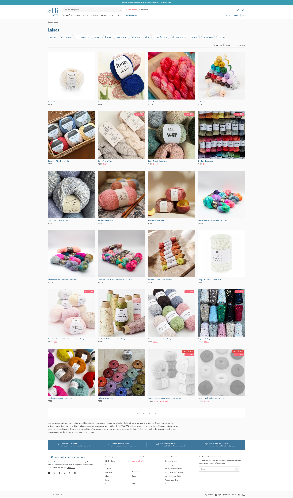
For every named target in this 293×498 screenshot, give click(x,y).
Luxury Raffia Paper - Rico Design (209, 279)
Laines (78, 15)
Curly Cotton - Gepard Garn (58, 220)
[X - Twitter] (64, 473)
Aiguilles (85, 15)
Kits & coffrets (68, 15)
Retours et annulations (172, 480)
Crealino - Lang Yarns (205, 161)
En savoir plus (71, 467)
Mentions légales (175, 476)
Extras (119, 15)
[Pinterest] (70, 473)
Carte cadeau (143, 9)
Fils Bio (147, 37)
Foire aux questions (171, 465)
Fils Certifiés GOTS (161, 37)
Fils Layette (221, 37)
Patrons (111, 15)
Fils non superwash (83, 37)
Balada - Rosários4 (54, 102)
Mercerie (94, 15)
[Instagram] (54, 473)
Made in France (208, 37)
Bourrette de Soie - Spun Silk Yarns (160, 279)
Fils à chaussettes (66, 37)
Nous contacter (170, 484)
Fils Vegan (194, 37)
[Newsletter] (75, 473)
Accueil (50, 22)
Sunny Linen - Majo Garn (156, 220)
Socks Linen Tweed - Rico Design (159, 339)
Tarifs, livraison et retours (173, 468)
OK (237, 469)
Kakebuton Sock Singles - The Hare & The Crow (115, 279)
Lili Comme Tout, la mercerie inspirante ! (67, 457)
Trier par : (216, 45)
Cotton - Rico (202, 102)
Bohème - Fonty (103, 102)
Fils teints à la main (121, 37)
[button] (243, 9)
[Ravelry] (49, 473)
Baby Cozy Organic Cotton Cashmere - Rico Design (66, 339)
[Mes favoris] (237, 9)
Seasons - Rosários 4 (105, 220)
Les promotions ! (131, 9)
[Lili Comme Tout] (53, 12)
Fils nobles (107, 37)
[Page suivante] (161, 413)
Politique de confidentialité (174, 472)
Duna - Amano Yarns (105, 161)
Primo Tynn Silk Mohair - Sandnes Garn (211, 398)
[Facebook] (59, 473)
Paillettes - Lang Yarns (105, 398)
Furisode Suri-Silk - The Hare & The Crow (62, 279)
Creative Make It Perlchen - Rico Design (111, 339)
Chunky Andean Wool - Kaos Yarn (60, 398)
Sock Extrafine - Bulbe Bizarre (158, 102)
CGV (167, 476)
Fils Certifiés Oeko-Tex (179, 37)
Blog (243, 15)
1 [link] (131, 413)
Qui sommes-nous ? (171, 461)
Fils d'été (96, 37)
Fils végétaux (136, 37)
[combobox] (92, 9)
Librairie (103, 15)
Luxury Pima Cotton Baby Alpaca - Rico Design (164, 398)
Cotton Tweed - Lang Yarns (157, 161)
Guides (228, 15)
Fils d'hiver (53, 37)
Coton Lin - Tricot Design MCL (58, 161)
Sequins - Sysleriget (205, 339)
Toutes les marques (131, 15)
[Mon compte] (232, 9)
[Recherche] (119, 9)
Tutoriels (236, 15)
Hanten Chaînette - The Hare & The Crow (212, 220)
